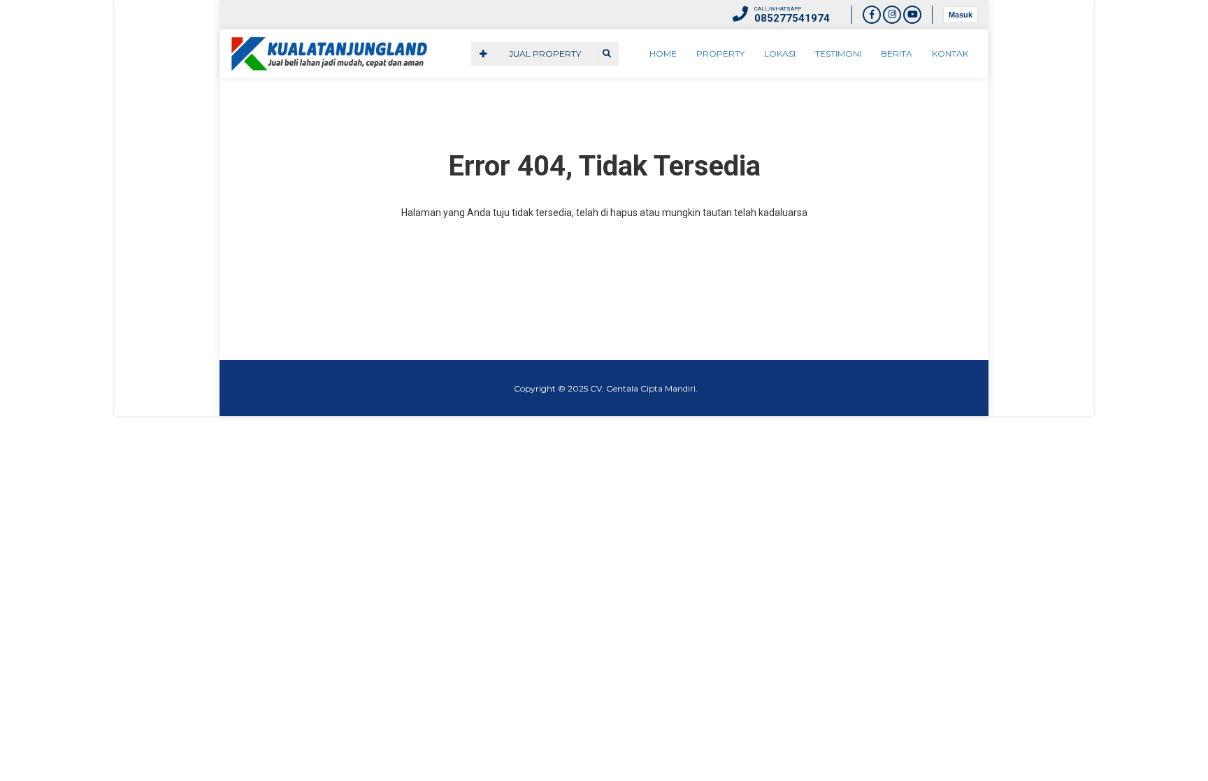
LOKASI (780, 53)
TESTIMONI (838, 53)
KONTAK (950, 53)
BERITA (896, 53)
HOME (663, 53)
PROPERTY (720, 53)
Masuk (960, 14)
